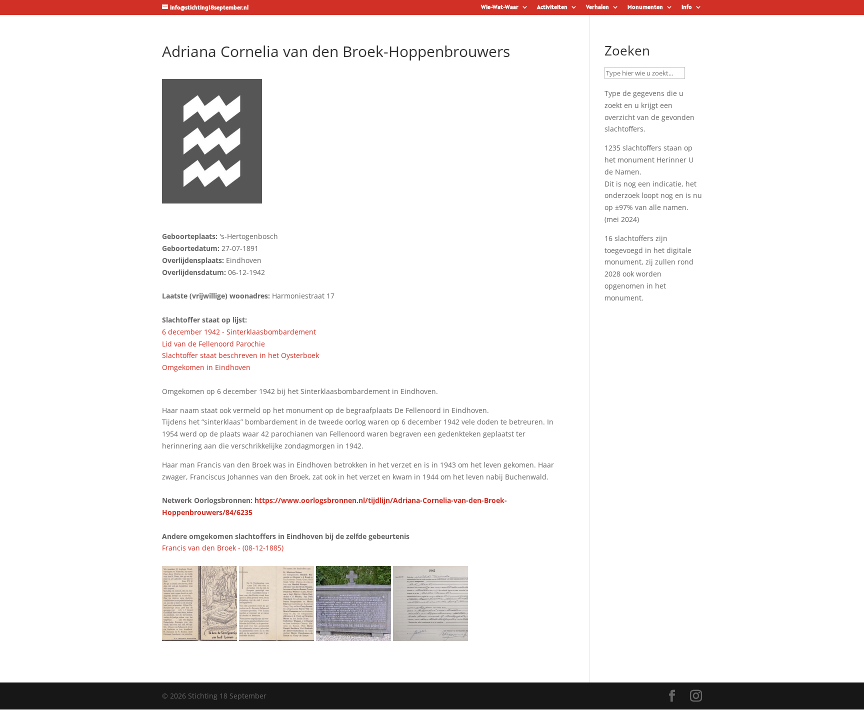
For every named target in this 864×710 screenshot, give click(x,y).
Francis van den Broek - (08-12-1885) (223, 547)
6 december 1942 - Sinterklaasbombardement (239, 331)
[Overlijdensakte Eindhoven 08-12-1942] (430, 635)
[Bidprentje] (199, 635)
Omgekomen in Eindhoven (206, 367)
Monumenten (645, 7)
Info (687, 7)
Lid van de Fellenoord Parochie (213, 343)
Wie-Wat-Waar (499, 7)
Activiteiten (552, 7)
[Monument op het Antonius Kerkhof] (353, 635)
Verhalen (597, 7)
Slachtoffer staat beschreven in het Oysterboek (240, 355)
